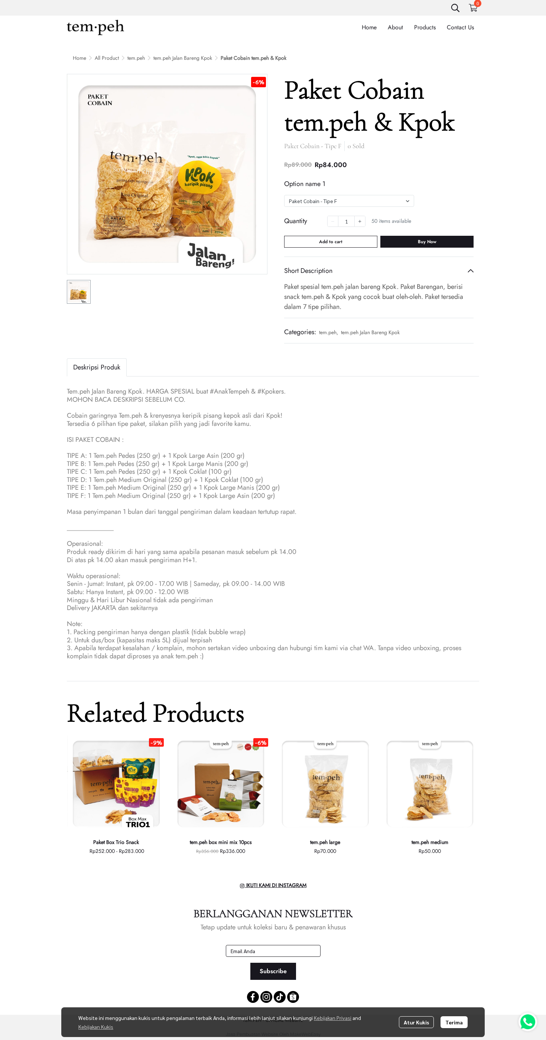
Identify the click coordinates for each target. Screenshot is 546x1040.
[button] (455, 7)
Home (79, 58)
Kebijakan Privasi (332, 1017)
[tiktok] (280, 997)
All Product (107, 58)
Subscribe (273, 971)
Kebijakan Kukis (95, 1026)
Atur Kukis (416, 1022)
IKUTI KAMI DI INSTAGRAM (275, 885)
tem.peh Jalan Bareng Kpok (182, 58)
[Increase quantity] (360, 221)
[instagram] (266, 997)
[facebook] (253, 997)
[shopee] (293, 997)
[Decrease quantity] (333, 221)
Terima (454, 1022)
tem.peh (136, 58)
